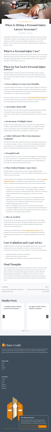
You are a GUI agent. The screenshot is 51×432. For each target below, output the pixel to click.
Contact (3, 369)
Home (3, 363)
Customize (25, 426)
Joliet (3, 382)
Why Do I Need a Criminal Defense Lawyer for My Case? (38, 289)
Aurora (3, 381)
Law (19, 21)
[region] (33, 422)
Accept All (42, 426)
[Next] (47, 316)
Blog (3, 365)
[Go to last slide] (4, 316)
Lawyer (22, 21)
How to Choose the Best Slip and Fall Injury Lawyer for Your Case (13, 289)
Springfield (4, 388)
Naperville (4, 384)
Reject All (34, 426)
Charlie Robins (23, 33)
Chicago (3, 379)
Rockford (4, 386)
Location (3, 367)
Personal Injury (29, 21)
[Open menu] (48, 3)
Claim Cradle (7, 428)
